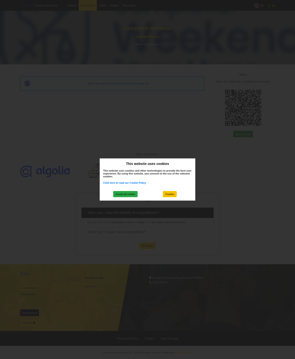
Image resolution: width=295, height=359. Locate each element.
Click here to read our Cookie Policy (124, 182)
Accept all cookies (125, 194)
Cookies (169, 194)
